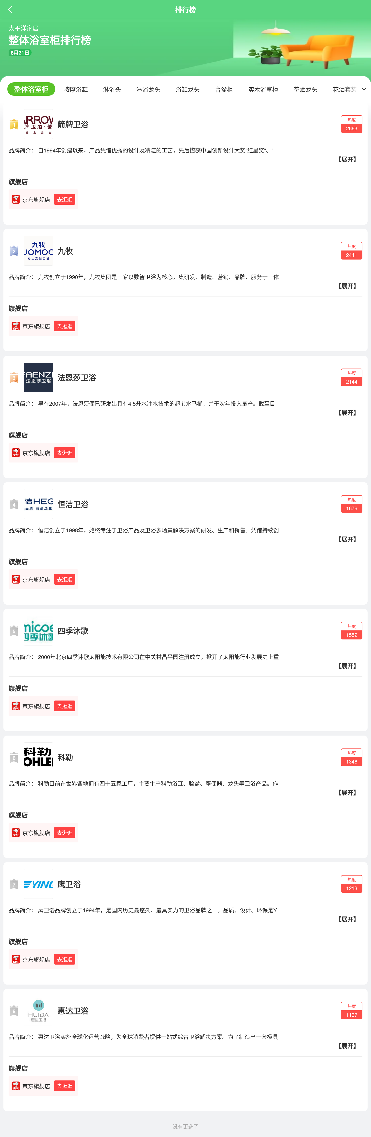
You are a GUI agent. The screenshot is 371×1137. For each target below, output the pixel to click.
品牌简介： (22, 150)
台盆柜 (224, 89)
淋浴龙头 (148, 89)
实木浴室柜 (263, 89)
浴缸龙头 (188, 89)
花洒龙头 (305, 89)
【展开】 (347, 159)
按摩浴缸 (76, 89)
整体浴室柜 (31, 89)
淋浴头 (112, 89)
